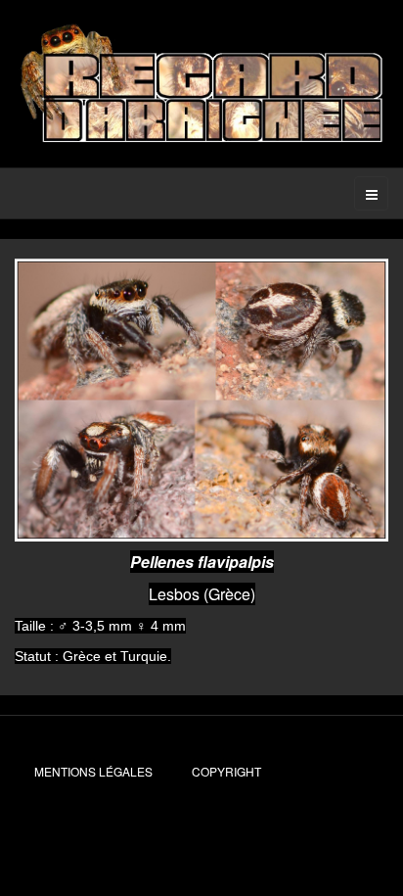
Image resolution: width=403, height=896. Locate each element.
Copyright (226, 771)
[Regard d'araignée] (201, 84)
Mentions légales (93, 771)
